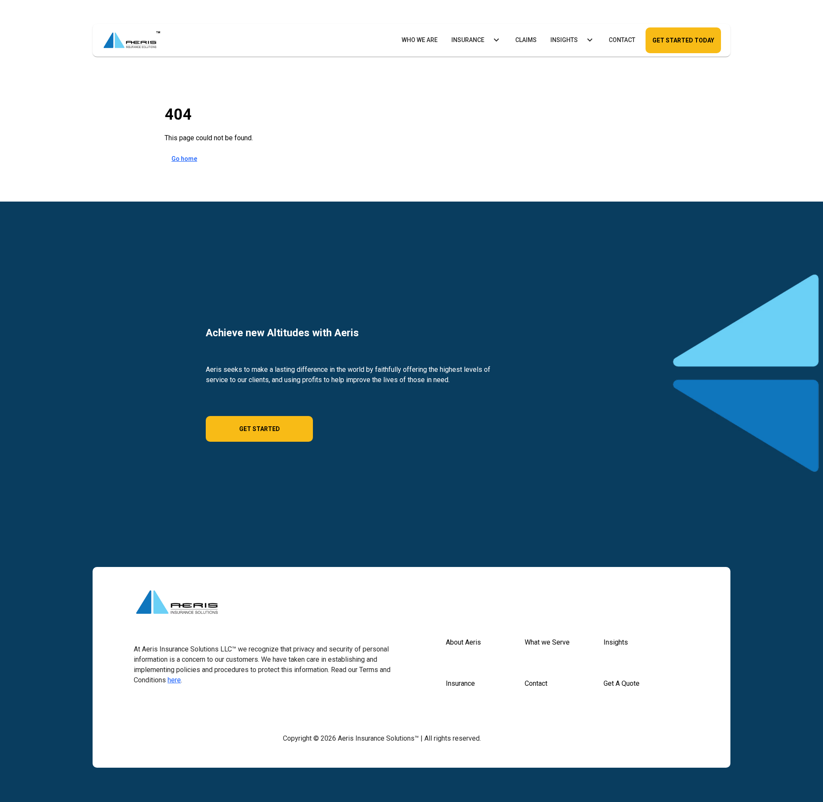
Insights (564, 39)
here (174, 680)
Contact (622, 39)
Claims (526, 39)
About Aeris (463, 642)
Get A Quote (622, 683)
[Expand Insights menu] (589, 39)
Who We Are (420, 39)
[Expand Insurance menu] (496, 39)
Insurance (467, 39)
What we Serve (547, 642)
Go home (184, 158)
